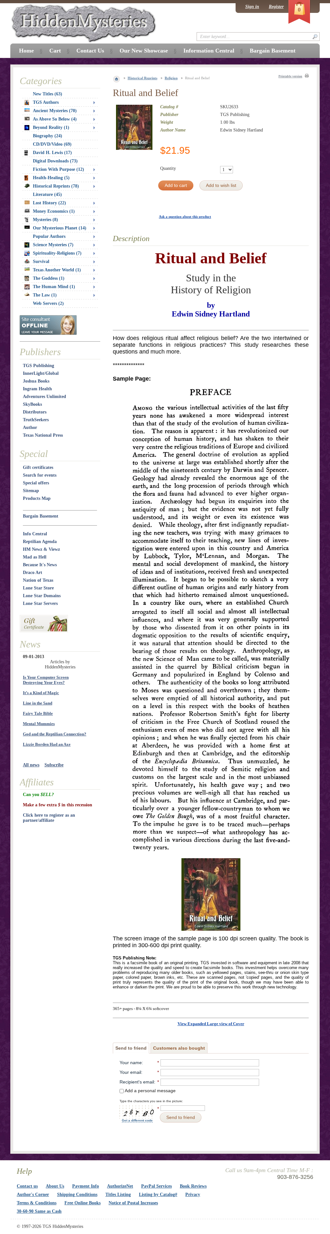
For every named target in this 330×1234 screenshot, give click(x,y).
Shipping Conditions (77, 1194)
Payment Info (85, 1186)
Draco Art (32, 572)
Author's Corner (33, 1194)
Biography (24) (47, 135)
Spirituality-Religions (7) (57, 253)
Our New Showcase (144, 50)
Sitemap (31, 490)
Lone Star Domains (42, 595)
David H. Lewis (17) (52, 152)
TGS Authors (46, 102)
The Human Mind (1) (54, 286)
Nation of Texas (38, 580)
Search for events (39, 475)
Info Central (35, 533)
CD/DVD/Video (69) (52, 144)
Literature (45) (47, 194)
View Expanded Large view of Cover (211, 1023)
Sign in (252, 6)
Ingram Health (37, 388)
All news (31, 765)
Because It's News (40, 564)
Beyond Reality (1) (51, 127)
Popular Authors (49, 236)
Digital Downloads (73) (55, 161)
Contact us (27, 1186)
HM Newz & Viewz (41, 549)
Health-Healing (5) (51, 177)
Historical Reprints (142, 78)
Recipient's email (137, 1081)
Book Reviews (193, 1186)
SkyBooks (32, 404)
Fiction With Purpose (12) (58, 169)
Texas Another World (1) (57, 269)
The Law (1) (45, 295)
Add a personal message (150, 1090)
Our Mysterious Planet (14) (59, 228)
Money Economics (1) (54, 211)
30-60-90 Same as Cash (39, 1211)
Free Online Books (82, 1202)
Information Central (208, 50)
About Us (55, 1186)
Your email (130, 1072)
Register (276, 6)
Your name (131, 1062)
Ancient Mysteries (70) (55, 110)
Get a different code (137, 1120)
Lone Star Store (38, 588)
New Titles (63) (47, 94)
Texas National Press (43, 435)
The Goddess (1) (48, 278)
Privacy (192, 1194)
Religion (171, 78)
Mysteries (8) (45, 219)
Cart (55, 50)
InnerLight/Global (41, 373)
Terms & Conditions (36, 1202)
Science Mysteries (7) (53, 244)
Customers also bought (179, 1048)
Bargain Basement (40, 516)
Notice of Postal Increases (133, 1202)
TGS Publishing (38, 365)
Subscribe (53, 765)
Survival (41, 261)
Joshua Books (36, 381)
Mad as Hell (34, 557)
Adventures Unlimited (44, 396)
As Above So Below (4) (55, 119)
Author (30, 427)
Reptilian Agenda (40, 541)
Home (26, 50)
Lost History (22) (49, 202)
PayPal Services (156, 1186)
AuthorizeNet (120, 1186)
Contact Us (90, 50)
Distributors (34, 412)
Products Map (37, 498)
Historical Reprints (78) (56, 186)
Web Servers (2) (48, 303)
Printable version (290, 76)
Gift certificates (38, 467)
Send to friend (131, 1048)
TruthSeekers (36, 419)
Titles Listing (118, 1194)
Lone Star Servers (40, 603)
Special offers (36, 483)
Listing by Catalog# (158, 1194)
